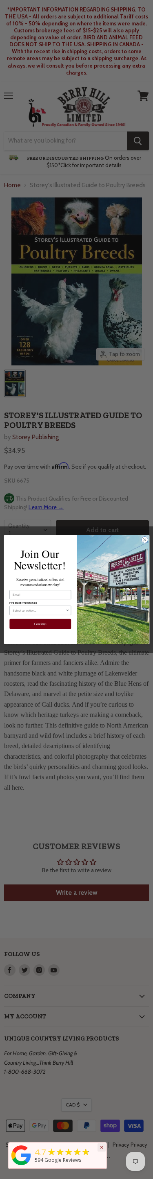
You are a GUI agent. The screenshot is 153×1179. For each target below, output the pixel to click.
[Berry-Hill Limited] (21, 1165)
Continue (40, 624)
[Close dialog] (144, 540)
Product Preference (23, 603)
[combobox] (39, 610)
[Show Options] (67, 610)
